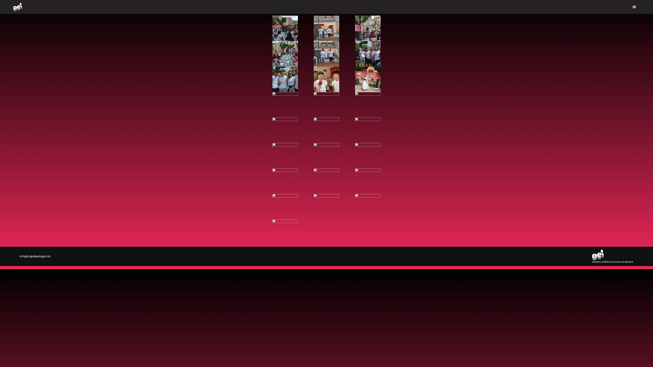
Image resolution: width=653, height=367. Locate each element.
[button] (0, 267)
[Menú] (634, 7)
